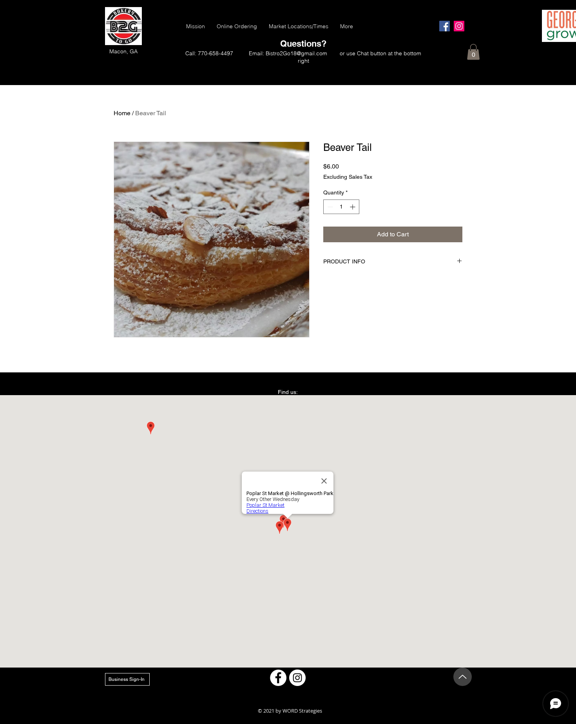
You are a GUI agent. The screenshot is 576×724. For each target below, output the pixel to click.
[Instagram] (459, 26)
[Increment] (353, 207)
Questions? (303, 43)
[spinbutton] (341, 207)
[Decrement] (329, 207)
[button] (473, 52)
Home (122, 113)
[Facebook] (444, 26)
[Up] (462, 677)
